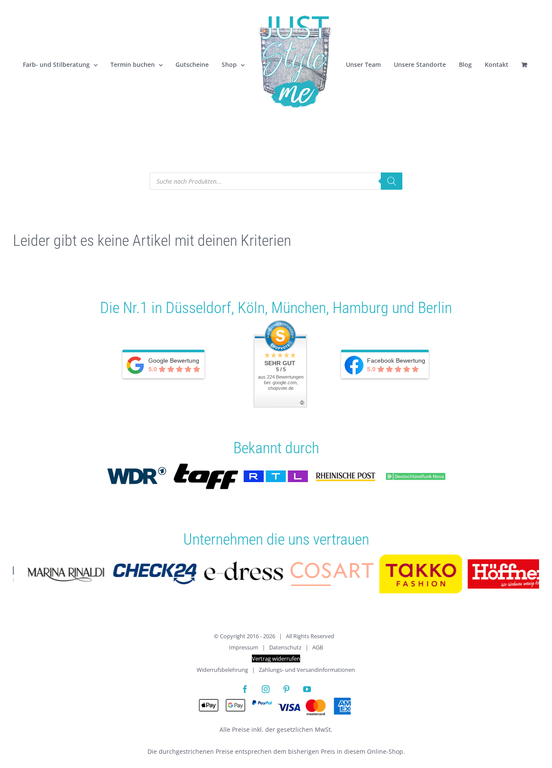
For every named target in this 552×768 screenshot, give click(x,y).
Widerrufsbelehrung (222, 670)
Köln (251, 308)
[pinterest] (286, 689)
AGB (317, 647)
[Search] (391, 181)
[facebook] (245, 689)
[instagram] (265, 689)
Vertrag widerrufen (276, 658)
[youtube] (307, 689)
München (298, 308)
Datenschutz (285, 647)
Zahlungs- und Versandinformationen (307, 670)
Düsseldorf (198, 308)
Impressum (243, 647)
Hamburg (360, 308)
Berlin (435, 308)
